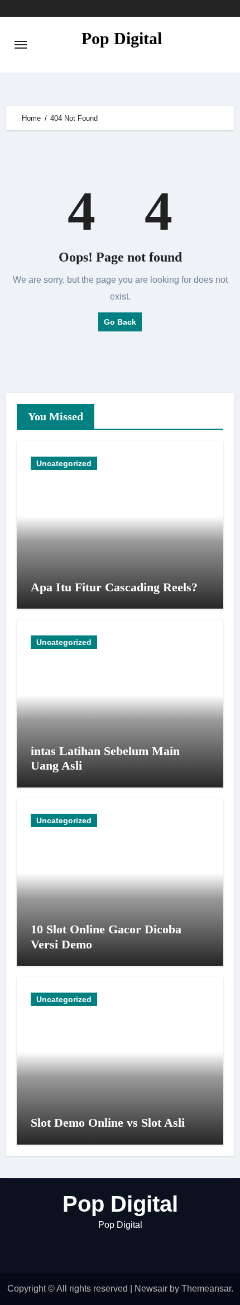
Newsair (151, 1288)
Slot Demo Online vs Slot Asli (108, 1123)
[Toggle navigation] (20, 44)
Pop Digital (121, 38)
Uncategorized (64, 463)
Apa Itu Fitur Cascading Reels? (114, 587)
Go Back (120, 321)
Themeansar (206, 1288)
